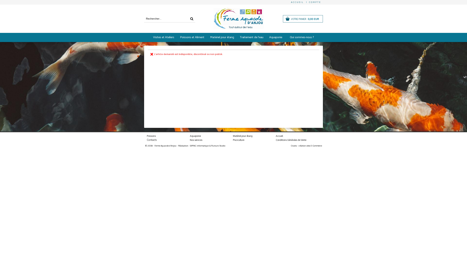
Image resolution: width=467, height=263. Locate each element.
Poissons (151, 136)
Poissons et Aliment (192, 37)
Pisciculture (238, 140)
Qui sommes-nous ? (302, 37)
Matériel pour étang (222, 37)
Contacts (152, 140)
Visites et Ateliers (163, 37)
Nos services (196, 140)
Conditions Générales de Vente (291, 140)
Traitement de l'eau (251, 37)
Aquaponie (275, 37)
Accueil (279, 136)
